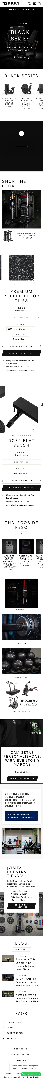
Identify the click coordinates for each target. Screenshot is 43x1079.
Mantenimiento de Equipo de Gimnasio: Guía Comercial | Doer (28, 998)
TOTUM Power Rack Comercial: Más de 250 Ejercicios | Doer (27, 982)
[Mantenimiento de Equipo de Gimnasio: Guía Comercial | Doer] (8, 994)
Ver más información (22, 779)
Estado (20, 334)
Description (21, 317)
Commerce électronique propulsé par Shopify (21, 1077)
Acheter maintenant (21, 353)
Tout (21, 533)
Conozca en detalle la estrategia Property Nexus (21, 815)
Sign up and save (21, 1055)
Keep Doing (21, 1049)
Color (20, 324)
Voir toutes (21, 949)
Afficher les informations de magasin (20, 370)
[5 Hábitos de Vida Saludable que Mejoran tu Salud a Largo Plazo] (8, 958)
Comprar (21, 153)
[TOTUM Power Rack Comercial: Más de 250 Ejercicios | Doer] (8, 977)
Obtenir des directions (21, 906)
